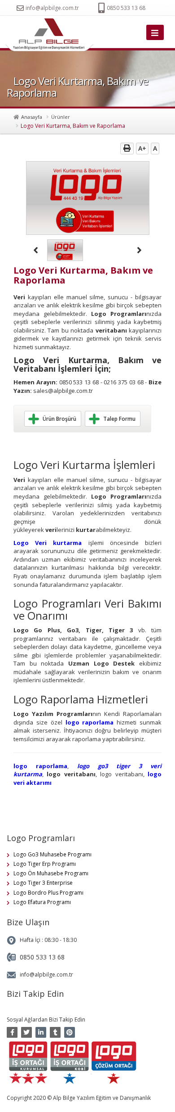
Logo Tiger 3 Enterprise (43, 883)
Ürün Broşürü (59, 419)
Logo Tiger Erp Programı (44, 864)
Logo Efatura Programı (42, 902)
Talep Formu (119, 419)
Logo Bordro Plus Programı (48, 892)
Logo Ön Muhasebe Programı (50, 873)
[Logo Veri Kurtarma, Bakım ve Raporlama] (51, 35)
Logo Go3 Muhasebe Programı (52, 854)
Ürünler (60, 116)
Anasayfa (31, 116)
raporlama (98, 722)
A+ (142, 148)
